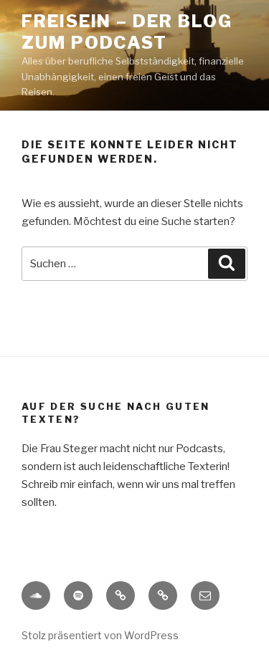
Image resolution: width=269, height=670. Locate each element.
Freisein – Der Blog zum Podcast (127, 32)
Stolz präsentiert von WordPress (100, 635)
